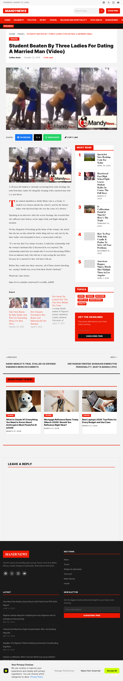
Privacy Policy (36, 677)
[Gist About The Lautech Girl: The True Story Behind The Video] (63, 310)
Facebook (25, 137)
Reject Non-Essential (90, 671)
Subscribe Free (94, 336)
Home (7, 20)
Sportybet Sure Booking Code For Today (104, 158)
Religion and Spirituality (73, 20)
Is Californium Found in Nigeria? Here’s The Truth (103, 213)
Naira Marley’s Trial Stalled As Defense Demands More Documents (31, 365)
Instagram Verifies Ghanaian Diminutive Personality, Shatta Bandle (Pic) (92, 365)
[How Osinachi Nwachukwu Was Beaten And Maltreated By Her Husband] (40, 302)
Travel (53, 20)
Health (81, 304)
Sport (43, 20)
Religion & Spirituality (73, 569)
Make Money (111, 20)
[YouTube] (118, 2)
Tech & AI (82, 300)
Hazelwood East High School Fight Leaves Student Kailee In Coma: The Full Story (103, 183)
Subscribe (113, 11)
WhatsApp (53, 137)
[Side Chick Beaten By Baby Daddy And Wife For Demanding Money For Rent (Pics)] (18, 302)
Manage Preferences (64, 671)
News (81, 296)
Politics (32, 20)
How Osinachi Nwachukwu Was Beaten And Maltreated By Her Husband (38, 317)
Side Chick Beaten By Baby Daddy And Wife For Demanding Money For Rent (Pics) (18, 317)
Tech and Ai (96, 20)
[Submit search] (102, 11)
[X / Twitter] (108, 2)
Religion (100, 296)
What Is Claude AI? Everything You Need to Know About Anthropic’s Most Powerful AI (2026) (22, 423)
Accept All (112, 671)
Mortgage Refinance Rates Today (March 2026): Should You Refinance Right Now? (61, 422)
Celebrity (19, 20)
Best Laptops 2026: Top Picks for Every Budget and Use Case (99, 420)
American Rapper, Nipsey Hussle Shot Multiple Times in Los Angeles (104, 268)
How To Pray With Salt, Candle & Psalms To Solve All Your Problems (104, 240)
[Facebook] (104, 2)
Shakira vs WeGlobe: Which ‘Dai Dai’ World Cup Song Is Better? (29, 657)
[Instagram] (113, 2)
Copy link (72, 137)
